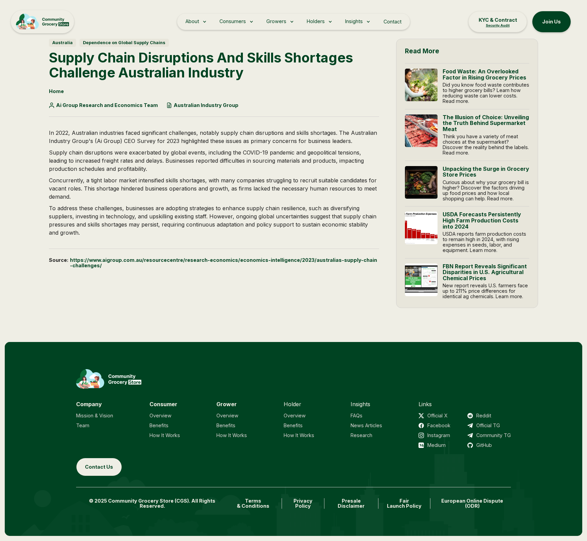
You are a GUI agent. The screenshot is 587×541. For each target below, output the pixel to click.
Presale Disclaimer (351, 503)
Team (82, 425)
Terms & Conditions (253, 503)
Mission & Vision (94, 415)
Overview (160, 415)
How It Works (164, 435)
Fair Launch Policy (404, 503)
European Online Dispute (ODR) (472, 503)
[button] (196, 21)
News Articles (366, 425)
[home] (42, 21)
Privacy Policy (303, 503)
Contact (393, 21)
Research (361, 435)
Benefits (158, 425)
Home (56, 91)
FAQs (356, 415)
